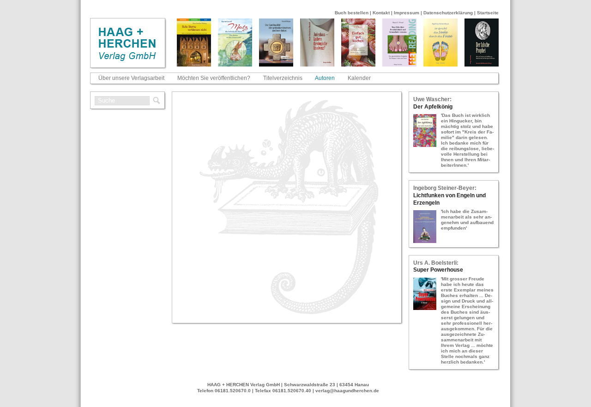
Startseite (488, 12)
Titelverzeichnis (282, 78)
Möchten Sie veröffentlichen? (213, 78)
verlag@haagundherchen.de (347, 390)
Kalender (359, 78)
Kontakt (381, 12)
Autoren (325, 78)
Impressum (406, 12)
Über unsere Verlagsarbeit (131, 78)
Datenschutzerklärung (448, 12)
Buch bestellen (351, 12)
